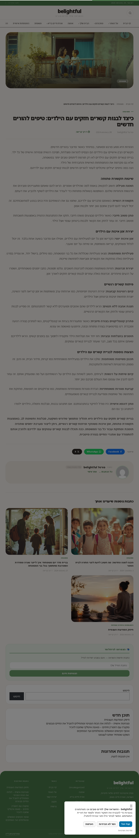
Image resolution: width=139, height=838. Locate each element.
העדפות (89, 824)
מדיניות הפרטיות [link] (125, 830)
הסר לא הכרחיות (107, 824)
